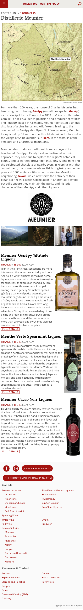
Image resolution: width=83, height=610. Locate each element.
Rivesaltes (10, 540)
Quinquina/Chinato (15, 502)
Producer (47, 523)
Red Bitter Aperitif (14, 511)
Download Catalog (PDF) (15, 594)
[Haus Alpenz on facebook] (6, 468)
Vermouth (10, 494)
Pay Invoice (48, 581)
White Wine (8, 519)
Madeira (9, 561)
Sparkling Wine (10, 515)
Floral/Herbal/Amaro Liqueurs (58, 490)
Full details (10, 329)
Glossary (6, 598)
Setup (5, 590)
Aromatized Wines (11, 490)
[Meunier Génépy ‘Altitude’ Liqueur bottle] (67, 282)
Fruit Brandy (48, 498)
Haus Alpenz (41, 6)
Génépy (37, 111)
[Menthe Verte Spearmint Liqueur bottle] (72, 363)
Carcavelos (11, 557)
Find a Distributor (51, 577)
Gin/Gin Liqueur (50, 502)
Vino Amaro (11, 507)
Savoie (22, 176)
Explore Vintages (11, 577)
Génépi (73, 111)
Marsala (9, 532)
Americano (11, 498)
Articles (6, 573)
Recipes (6, 586)
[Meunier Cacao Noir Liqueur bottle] (73, 426)
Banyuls (9, 549)
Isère (46, 138)
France (6, 264)
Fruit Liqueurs (49, 494)
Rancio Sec (10, 536)
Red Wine (7, 523)
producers (28, 13)
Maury (8, 544)
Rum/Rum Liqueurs (52, 507)
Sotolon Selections (11, 528)
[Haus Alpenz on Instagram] (15, 468)
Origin (45, 519)
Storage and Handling (13, 581)
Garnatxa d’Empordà (16, 553)
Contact (46, 573)
